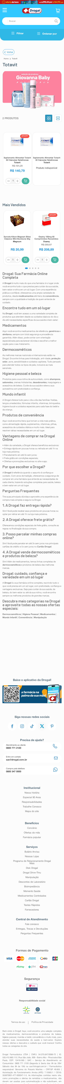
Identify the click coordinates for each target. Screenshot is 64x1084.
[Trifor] (32, 2)
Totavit (14, 59)
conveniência (38, 1037)
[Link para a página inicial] (6, 59)
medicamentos (13, 1034)
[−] (8, 181)
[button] (4, 10)
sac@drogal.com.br (38, 1066)
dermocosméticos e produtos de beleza (41, 1034)
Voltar (10, 52)
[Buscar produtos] (56, 21)
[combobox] (31, 21)
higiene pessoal (9, 1037)
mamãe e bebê (24, 1037)
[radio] (48, 118)
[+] (17, 181)
